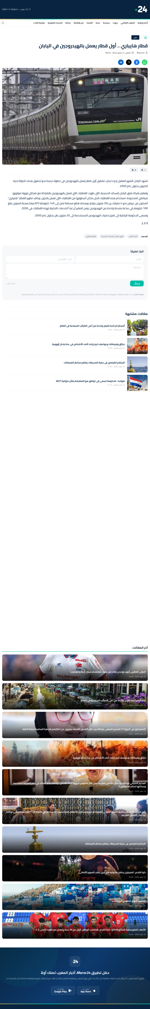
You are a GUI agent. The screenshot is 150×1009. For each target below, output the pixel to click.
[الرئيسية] (145, 37)
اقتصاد (89, 23)
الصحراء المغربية (55, 23)
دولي (135, 37)
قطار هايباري (91, 236)
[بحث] (3, 23)
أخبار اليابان (133, 236)
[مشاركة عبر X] (129, 62)
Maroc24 (141, 52)
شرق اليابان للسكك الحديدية (112, 236)
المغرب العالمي (128, 23)
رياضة (68, 23)
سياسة (106, 23)
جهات (115, 23)
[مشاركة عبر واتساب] (144, 62)
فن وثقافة (78, 23)
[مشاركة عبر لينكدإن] (121, 62)
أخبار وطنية (143, 23)
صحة (98, 23)
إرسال (137, 283)
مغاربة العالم (39, 23)
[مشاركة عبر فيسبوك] (136, 62)
